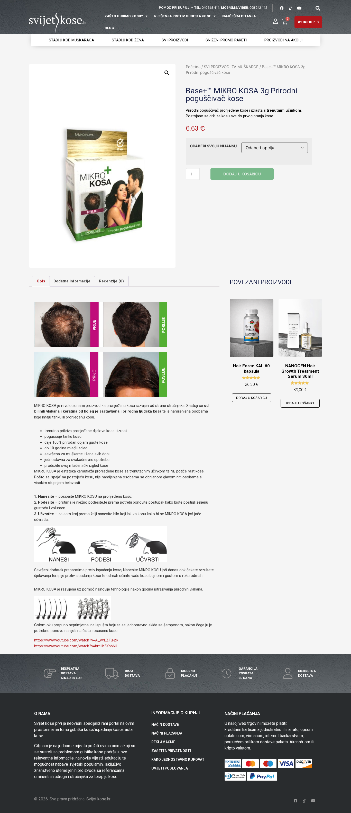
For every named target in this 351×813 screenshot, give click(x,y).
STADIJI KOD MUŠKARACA (71, 40)
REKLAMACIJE (163, 742)
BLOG (109, 28)
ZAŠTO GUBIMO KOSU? (124, 16)
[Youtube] (299, 8)
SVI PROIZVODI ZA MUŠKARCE (231, 67)
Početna (193, 67)
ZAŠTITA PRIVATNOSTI (171, 751)
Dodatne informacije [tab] (71, 281)
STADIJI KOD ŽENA (128, 40)
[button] (317, 8)
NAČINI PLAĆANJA (166, 733)
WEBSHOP (306, 22)
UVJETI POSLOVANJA (169, 768)
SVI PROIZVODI (175, 40)
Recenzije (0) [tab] (111, 281)
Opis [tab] (41, 281)
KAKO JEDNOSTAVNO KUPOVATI (178, 759)
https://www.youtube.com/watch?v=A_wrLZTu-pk (76, 640)
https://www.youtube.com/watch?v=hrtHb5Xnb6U (75, 646)
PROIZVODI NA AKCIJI (283, 40)
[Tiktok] (290, 8)
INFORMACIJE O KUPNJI (175, 712)
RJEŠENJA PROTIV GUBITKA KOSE (182, 16)
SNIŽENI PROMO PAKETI (226, 40)
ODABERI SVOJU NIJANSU (213, 146)
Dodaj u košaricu (242, 174)
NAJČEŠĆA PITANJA (239, 16)
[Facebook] (281, 8)
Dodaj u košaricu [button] (251, 398)
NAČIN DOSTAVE (165, 724)
